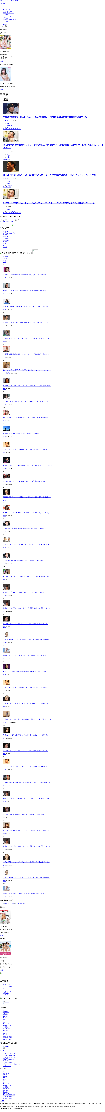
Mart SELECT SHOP (9, 1036)
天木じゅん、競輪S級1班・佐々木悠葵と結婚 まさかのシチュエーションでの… (27, 370)
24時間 (5, 258)
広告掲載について (8, 1059)
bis (4, 1022)
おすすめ (6, 256)
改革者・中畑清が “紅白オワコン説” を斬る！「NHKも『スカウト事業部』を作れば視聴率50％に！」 (49, 203)
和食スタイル (7, 1025)
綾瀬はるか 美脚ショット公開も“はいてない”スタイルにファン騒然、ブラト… (26, 592)
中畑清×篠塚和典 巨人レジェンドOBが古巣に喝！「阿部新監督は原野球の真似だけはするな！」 (47, 117)
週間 (4, 260)
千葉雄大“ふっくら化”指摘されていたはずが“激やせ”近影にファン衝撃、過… (26, 735)
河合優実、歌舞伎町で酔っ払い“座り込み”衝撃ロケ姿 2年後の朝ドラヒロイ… (26, 322)
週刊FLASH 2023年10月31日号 (12, 129)
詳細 (1, 61)
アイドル (6, 19)
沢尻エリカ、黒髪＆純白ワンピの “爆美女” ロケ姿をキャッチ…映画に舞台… (25, 274)
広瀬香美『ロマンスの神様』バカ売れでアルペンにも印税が (21, 433)
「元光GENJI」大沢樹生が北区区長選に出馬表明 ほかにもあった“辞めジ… (25, 528)
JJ (3, 1010)
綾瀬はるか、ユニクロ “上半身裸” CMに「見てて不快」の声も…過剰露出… (25, 655)
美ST (4, 1019)
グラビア (6, 18)
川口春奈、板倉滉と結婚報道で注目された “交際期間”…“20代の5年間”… (24, 814)
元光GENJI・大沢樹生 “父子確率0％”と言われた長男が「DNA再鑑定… (24, 560)
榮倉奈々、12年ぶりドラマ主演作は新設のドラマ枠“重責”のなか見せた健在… (26, 290)
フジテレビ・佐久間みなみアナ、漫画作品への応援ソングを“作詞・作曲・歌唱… (27, 386)
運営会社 (6, 1060)
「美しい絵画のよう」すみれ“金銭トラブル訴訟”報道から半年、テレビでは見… (26, 544)
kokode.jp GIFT (7, 1039)
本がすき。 (6, 1030)
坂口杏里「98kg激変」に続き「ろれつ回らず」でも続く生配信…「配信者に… (26, 830)
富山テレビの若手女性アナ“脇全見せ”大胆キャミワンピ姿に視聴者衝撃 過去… (26, 576)
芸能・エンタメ (7, 11)
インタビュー (10, 13)
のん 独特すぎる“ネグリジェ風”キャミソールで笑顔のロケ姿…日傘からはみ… (26, 417)
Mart (4, 1018)
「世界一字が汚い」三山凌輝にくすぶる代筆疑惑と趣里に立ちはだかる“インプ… (27, 782)
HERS (5, 1016)
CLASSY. (6, 1012)
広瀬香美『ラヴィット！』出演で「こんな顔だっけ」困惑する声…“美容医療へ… (27, 497)
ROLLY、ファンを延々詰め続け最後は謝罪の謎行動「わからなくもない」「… (26, 671)
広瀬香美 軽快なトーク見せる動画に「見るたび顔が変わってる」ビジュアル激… (27, 465)
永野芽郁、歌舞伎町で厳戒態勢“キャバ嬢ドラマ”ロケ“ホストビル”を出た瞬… (26, 306)
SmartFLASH (7, 159)
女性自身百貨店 (7, 1037)
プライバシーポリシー (9, 1057)
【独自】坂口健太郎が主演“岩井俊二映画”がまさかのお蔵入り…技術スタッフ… (26, 338)
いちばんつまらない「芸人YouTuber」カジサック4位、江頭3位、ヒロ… (24, 481)
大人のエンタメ (13, 19)
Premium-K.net (7, 1024)
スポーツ (6, 14)
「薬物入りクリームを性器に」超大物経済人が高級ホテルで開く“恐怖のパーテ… (27, 719)
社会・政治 (6, 9)
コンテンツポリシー (9, 1055)
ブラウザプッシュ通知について (12, 1064)
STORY (5, 1015)
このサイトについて (9, 1054)
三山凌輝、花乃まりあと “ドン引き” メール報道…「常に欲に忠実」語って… (25, 624)
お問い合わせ (7, 1066)
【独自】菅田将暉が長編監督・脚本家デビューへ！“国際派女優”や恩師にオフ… (26, 354)
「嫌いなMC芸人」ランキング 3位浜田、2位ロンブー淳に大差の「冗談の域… (26, 639)
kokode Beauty (7, 1034)
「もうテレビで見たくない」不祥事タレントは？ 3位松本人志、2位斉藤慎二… (26, 449)
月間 (4, 262)
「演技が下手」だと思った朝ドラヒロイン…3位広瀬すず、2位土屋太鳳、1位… (26, 703)
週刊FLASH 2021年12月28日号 (12, 213)
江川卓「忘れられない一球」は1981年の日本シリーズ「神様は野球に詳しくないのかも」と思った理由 (49, 175)
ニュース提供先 (7, 1062)
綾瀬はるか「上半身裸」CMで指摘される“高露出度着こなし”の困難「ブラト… (26, 608)
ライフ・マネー (7, 16)
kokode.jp (5, 1033)
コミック (6, 21)
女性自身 (6, 1027)
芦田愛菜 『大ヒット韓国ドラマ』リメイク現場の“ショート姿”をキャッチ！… (26, 401)
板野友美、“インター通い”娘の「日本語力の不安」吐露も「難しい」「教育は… (26, 513)
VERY (5, 1013)
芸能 (4, 13)
